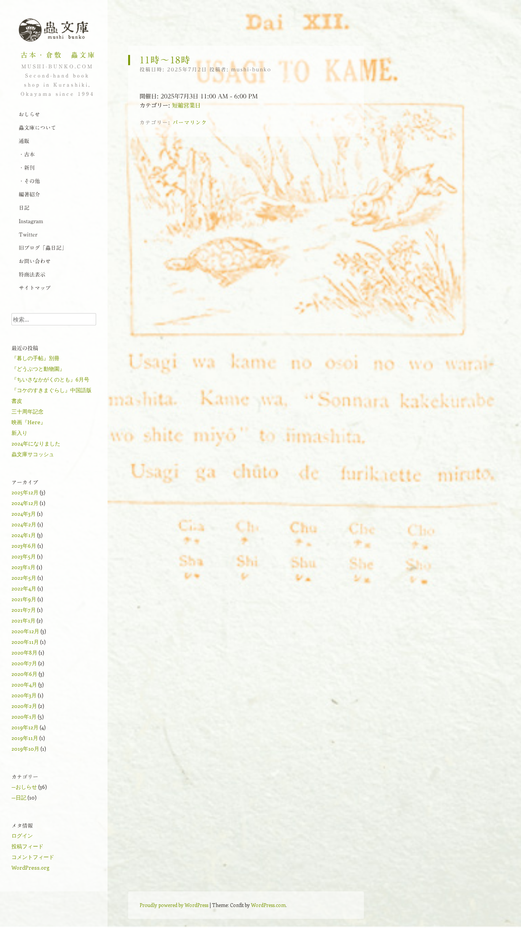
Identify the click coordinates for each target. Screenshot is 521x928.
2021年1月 (23, 620)
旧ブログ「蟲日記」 (43, 248)
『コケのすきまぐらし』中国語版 (51, 390)
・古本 (27, 154)
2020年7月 (24, 663)
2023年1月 (23, 567)
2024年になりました (35, 443)
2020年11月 (25, 641)
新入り (19, 432)
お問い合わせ (35, 261)
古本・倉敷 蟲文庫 (58, 54)
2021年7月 (23, 609)
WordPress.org (30, 867)
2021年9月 (23, 599)
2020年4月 (24, 684)
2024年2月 (23, 524)
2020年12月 (25, 631)
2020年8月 (24, 652)
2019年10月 (25, 748)
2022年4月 (23, 588)
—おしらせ (24, 786)
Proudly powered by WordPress (174, 905)
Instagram (31, 221)
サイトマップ (35, 288)
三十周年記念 (27, 411)
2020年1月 (24, 716)
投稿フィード (27, 846)
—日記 (18, 797)
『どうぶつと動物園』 (38, 368)
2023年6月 (23, 545)
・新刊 (27, 167)
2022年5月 (23, 577)
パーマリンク (190, 122)
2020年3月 (24, 695)
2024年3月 (23, 513)
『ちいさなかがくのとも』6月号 (50, 379)
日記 (24, 208)
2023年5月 (23, 556)
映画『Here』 (28, 422)
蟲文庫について (37, 127)
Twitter (28, 234)
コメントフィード (32, 856)
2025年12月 (25, 492)
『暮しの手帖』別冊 (35, 358)
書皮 (16, 400)
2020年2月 (24, 705)
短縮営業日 (186, 105)
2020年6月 (24, 673)
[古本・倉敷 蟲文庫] (53, 30)
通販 (24, 141)
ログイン (22, 835)
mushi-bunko (251, 69)
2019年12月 (25, 727)
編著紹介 (29, 194)
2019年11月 (24, 737)
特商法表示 (32, 274)
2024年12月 (25, 503)
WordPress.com (268, 905)
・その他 (29, 181)
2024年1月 (23, 535)
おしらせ (29, 114)
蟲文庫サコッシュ (32, 454)
